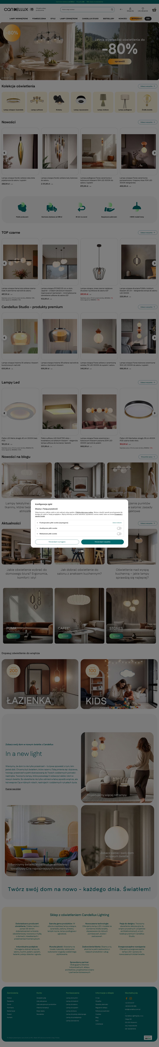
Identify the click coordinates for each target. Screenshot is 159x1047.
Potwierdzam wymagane (57, 542)
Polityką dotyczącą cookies (84, 512)
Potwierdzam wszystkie (102, 542)
